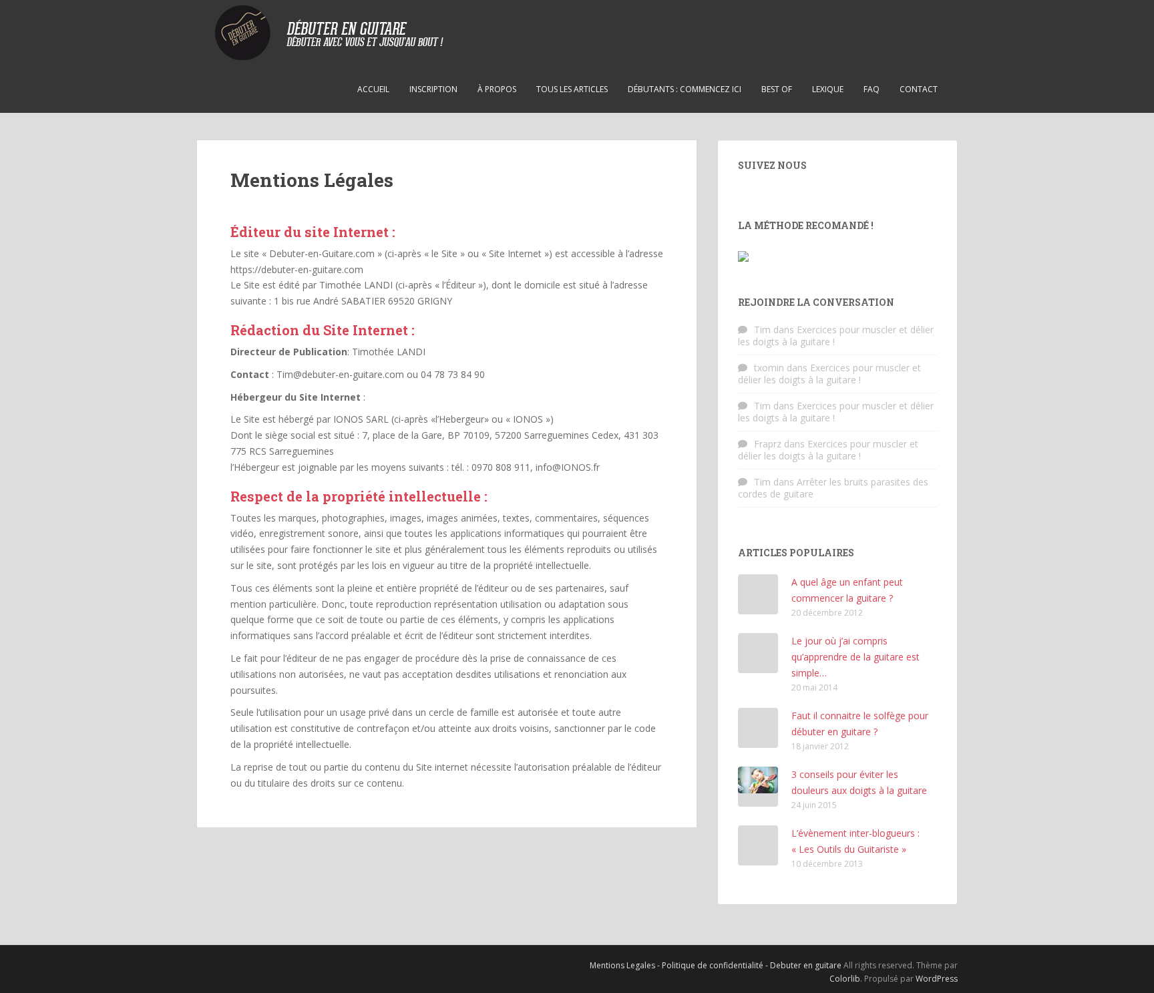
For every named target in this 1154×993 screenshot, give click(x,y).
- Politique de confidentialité (711, 965)
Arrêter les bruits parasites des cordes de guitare (833, 487)
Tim (762, 329)
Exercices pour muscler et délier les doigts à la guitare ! (836, 335)
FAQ (871, 89)
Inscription (433, 89)
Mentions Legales (623, 965)
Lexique (827, 89)
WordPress (937, 978)
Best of (776, 89)
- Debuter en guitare (804, 965)
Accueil (373, 89)
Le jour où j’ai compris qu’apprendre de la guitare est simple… (855, 656)
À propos (496, 89)
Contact (919, 89)
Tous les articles (572, 89)
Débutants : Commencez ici (684, 89)
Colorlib (844, 978)
